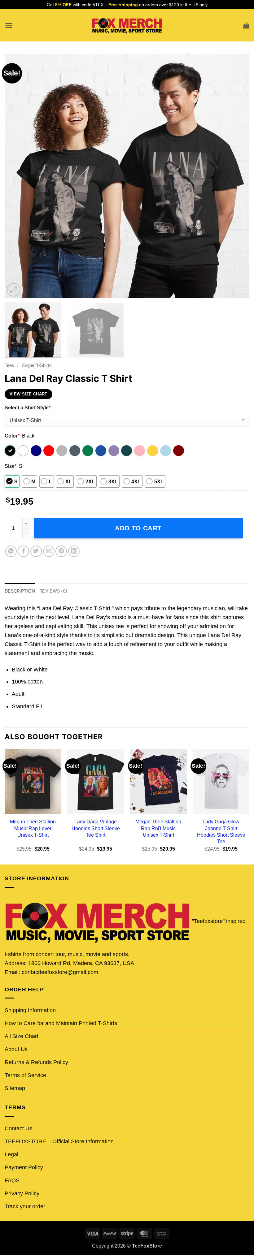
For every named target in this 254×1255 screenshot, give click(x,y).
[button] (9, 25)
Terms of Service (25, 1075)
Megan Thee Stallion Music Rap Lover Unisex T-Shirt (33, 828)
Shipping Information (30, 1010)
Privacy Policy (22, 1193)
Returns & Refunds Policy (36, 1062)
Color (12, 435)
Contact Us (18, 1128)
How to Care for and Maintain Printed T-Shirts (61, 1023)
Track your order (25, 1206)
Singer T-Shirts (37, 365)
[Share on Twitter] (36, 551)
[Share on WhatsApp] (11, 551)
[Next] (236, 176)
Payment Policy (24, 1167)
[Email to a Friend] (49, 551)
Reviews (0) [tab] (53, 590)
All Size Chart (21, 1036)
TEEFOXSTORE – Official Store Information (59, 1141)
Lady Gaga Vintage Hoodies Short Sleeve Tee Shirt (96, 828)
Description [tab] (20, 590)
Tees (9, 365)
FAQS (12, 1180)
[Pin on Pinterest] (61, 551)
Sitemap (15, 1088)
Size (10, 466)
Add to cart (138, 528)
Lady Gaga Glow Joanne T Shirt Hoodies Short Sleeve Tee (221, 831)
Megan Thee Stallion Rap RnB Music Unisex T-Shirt (158, 828)
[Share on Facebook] (23, 551)
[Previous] (17, 176)
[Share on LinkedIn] (74, 551)
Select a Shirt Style (27, 407)
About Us (16, 1049)
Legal (11, 1154)
